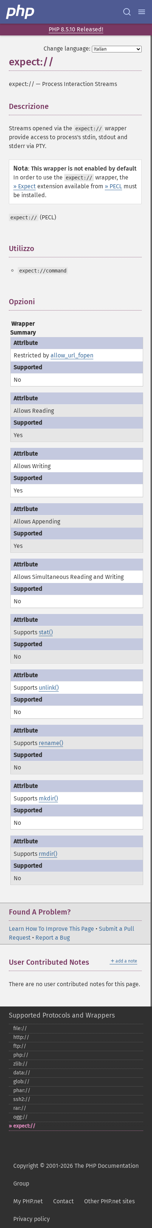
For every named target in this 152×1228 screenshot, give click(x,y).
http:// (21, 1037)
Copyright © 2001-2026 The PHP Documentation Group (76, 1174)
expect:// (24, 1126)
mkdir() (48, 798)
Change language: (67, 48)
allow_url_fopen (72, 355)
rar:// (19, 1108)
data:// (21, 1073)
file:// (20, 1028)
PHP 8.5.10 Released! (76, 29)
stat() (46, 632)
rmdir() (48, 853)
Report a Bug (52, 937)
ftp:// (19, 1046)
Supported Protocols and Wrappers (62, 1015)
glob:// (21, 1081)
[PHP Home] (20, 12)
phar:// (21, 1090)
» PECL (113, 186)
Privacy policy (31, 1218)
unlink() (49, 687)
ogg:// (20, 1117)
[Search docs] (127, 11)
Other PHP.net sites (109, 1201)
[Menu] (141, 11)
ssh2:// (21, 1099)
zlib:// (20, 1064)
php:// (20, 1055)
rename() (51, 743)
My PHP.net (28, 1201)
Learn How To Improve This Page (51, 928)
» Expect (24, 186)
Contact (63, 1201)
